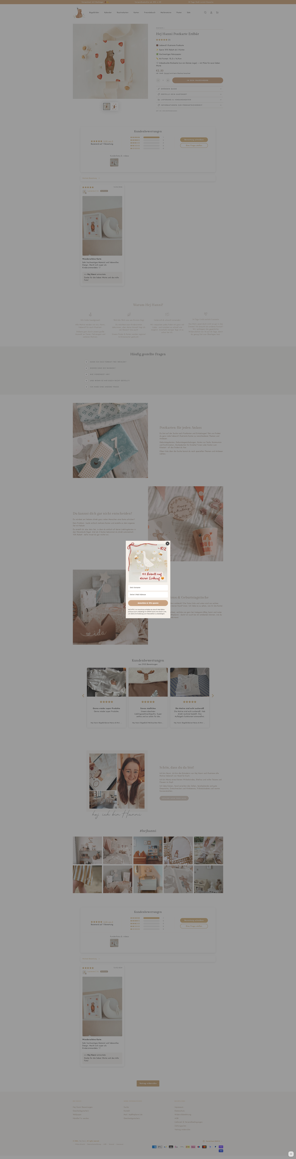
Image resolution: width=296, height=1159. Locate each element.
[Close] (167, 543)
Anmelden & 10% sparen (148, 603)
